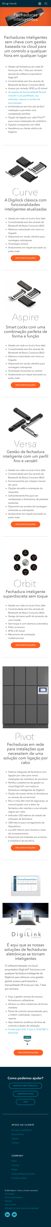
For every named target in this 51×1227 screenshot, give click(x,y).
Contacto (15, 1143)
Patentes (8, 1201)
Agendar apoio (25, 1094)
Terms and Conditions (14, 1197)
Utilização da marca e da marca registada (22, 1208)
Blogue (14, 1169)
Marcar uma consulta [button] (25, 1086)
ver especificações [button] (25, 258)
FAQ (25, 1102)
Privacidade (9, 1194)
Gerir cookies (10, 1204)
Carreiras (15, 1165)
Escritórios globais (19, 1178)
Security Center (18, 1134)
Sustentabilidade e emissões (23, 1174)
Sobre (14, 1161)
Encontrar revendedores (22, 1130)
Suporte (15, 1138)
